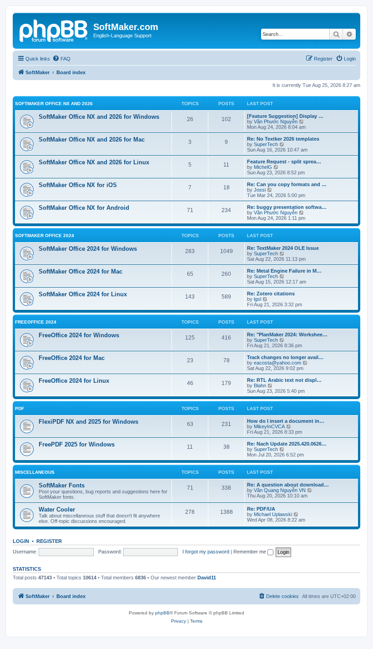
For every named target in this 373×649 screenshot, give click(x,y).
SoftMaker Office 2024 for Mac (80, 271)
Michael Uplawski (273, 514)
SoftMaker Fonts (62, 485)
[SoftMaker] (54, 29)
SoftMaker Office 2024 (44, 235)
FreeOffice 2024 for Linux (74, 380)
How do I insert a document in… (285, 421)
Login (21, 541)
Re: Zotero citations (271, 293)
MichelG (263, 167)
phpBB (162, 612)
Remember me (250, 551)
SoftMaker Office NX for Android (84, 207)
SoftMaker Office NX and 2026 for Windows (99, 116)
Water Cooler (57, 509)
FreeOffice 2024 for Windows (79, 335)
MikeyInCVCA (269, 426)
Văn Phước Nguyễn (275, 121)
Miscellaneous (35, 472)
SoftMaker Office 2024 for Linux (83, 294)
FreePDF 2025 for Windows (77, 444)
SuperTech (266, 144)
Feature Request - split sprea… (284, 161)
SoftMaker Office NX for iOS (78, 185)
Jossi (260, 190)
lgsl (257, 299)
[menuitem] (61, 58)
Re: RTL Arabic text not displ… (284, 380)
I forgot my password (205, 551)
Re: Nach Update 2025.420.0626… (287, 443)
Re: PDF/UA (261, 509)
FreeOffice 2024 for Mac (72, 358)
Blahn (260, 385)
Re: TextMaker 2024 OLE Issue (283, 248)
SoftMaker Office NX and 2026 (54, 103)
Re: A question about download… (288, 484)
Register (49, 541)
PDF (19, 408)
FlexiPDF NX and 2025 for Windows (88, 421)
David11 (206, 577)
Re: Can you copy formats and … (287, 184)
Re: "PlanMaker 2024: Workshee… (287, 334)
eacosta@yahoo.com (277, 362)
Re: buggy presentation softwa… (287, 207)
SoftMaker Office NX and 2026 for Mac (92, 139)
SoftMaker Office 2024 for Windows (88, 248)
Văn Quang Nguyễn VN (280, 490)
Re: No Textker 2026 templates (283, 139)
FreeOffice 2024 (35, 321)
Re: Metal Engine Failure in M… (284, 271)
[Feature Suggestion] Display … (285, 116)
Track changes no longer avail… (285, 357)
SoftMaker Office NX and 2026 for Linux (94, 162)
